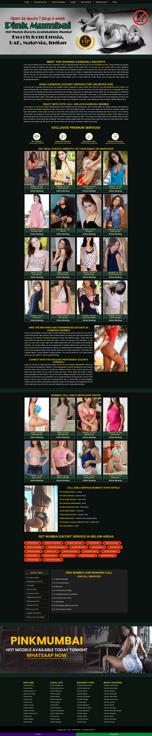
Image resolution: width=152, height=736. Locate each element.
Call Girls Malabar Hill (56, 685)
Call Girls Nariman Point (30, 713)
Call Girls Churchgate (34, 547)
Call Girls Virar (27, 716)
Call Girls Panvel (28, 685)
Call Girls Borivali (68, 555)
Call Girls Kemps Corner (111, 699)
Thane (114, 2)
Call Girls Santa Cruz (29, 691)
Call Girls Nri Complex (53, 560)
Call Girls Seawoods (56, 699)
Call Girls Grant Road (70, 551)
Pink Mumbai (76, 730)
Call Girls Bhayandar (87, 555)
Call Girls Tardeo (82, 702)
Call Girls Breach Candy (84, 708)
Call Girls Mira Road (78, 547)
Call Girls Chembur (112, 543)
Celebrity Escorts (33, 613)
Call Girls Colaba (49, 555)
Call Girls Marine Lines (83, 688)
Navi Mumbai (86, 2)
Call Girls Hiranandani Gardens (113, 710)
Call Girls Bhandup (107, 555)
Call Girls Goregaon (90, 551)
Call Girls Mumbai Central (84, 685)
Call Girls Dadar (32, 555)
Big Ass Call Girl (32, 609)
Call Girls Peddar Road (110, 688)
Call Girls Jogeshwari (83, 710)
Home (27, 2)
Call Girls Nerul (27, 696)
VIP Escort (30, 585)
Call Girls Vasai (27, 699)
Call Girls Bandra (32, 543)
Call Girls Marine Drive (56, 713)
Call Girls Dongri (55, 719)
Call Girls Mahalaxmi (83, 705)
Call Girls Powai (28, 688)
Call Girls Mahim (55, 696)
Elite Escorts (31, 589)
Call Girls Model (32, 577)
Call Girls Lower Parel (74, 543)
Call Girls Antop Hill (109, 691)
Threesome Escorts (34, 597)
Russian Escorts (40, 2)
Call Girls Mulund (97, 547)
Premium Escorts (33, 601)
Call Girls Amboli (108, 716)
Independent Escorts (34, 581)
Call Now (38, 734)
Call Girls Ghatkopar (110, 551)
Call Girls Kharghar (55, 722)
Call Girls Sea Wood (29, 694)
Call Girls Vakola (82, 716)
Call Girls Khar (115, 547)
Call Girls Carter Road (110, 694)
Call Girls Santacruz (56, 691)
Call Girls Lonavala (109, 702)
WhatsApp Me (114, 734)
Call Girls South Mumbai (111, 685)
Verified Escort (32, 605)
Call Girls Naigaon (82, 694)
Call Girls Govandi (109, 722)
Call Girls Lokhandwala (53, 543)
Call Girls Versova (28, 705)
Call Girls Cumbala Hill (83, 696)
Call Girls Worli (27, 722)
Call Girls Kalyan (55, 702)
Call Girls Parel (81, 722)
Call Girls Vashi (27, 702)
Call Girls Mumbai (58, 2)
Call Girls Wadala (28, 719)
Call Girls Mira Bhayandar (56, 547)
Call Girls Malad (93, 543)
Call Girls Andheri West (57, 688)
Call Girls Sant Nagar (110, 708)
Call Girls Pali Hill (109, 705)
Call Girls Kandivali (33, 551)
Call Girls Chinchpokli (110, 719)
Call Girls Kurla (54, 716)
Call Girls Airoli (54, 705)
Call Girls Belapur (33, 560)
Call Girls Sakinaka (55, 708)
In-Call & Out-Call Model (35, 617)
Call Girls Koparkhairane (57, 710)
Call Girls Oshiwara (82, 719)
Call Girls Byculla (55, 694)
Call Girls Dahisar (82, 691)
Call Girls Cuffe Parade (110, 696)
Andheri (73, 2)
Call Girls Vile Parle (28, 710)
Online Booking (36, 191)
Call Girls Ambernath (110, 713)
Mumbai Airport (101, 2)
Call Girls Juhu (51, 551)
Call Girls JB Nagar (82, 699)
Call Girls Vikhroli (28, 708)
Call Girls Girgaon (82, 713)
